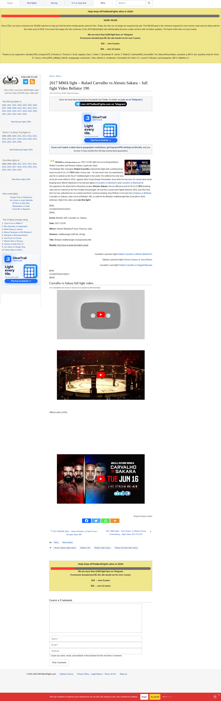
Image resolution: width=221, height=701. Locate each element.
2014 (4, 111)
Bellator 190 (85, 548)
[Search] (149, 3)
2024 (19, 114)
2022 (9, 114)
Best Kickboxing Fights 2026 (21, 150)
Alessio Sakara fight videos (65, 548)
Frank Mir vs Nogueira (21, 209)
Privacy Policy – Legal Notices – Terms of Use (96, 674)
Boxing (54, 3)
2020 (35, 111)
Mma (103, 3)
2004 (25, 105)
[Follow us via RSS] (33, 84)
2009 (14, 108)
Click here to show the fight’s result (68, 245)
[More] (114, 520)
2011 (24, 108)
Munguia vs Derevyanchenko (16, 235)
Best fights (32, 3)
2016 (14, 111)
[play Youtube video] (101, 314)
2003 (19, 105)
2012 (29, 108)
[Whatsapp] (105, 520)
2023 (14, 114)
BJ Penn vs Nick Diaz (21, 203)
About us (123, 674)
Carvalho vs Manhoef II (132, 183)
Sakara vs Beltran (142, 193)
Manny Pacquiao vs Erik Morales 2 (18, 232)
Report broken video (143, 516)
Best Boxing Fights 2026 (21, 122)
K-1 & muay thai (79, 3)
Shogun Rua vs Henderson (21, 197)
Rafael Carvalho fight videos (126, 548)
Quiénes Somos (66, 674)
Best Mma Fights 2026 (21, 179)
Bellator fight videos (102, 548)
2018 (25, 111)
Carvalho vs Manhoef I (107, 183)
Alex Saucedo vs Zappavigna (15, 226)
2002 (14, 105)
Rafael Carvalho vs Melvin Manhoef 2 (135, 254)
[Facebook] (86, 520)
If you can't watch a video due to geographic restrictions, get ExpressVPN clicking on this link (96, 147)
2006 (35, 105)
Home (10, 3)
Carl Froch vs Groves (12, 238)
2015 (9, 111)
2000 (4, 105)
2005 (30, 105)
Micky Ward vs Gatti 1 (14, 250)
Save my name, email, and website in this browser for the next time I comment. (87, 656)
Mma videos (68, 542)
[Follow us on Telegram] (26, 84)
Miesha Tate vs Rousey (13, 241)
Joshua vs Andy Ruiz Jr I (14, 244)
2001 (9, 105)
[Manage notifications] (215, 697)
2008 (9, 108)
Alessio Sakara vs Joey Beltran (138, 260)
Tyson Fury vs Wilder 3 (13, 223)
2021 (4, 114)
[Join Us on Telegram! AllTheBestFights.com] (101, 105)
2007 (4, 108)
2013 (35, 108)
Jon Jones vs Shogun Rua (14, 247)
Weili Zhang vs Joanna (13, 229)
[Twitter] (96, 520)
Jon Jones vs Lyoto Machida (21, 200)
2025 (25, 114)
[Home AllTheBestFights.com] (11, 84)
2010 (19, 108)
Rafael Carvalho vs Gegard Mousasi (135, 265)
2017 (19, 111)
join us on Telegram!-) (131, 100)
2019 (30, 111)
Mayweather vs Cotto (21, 206)
